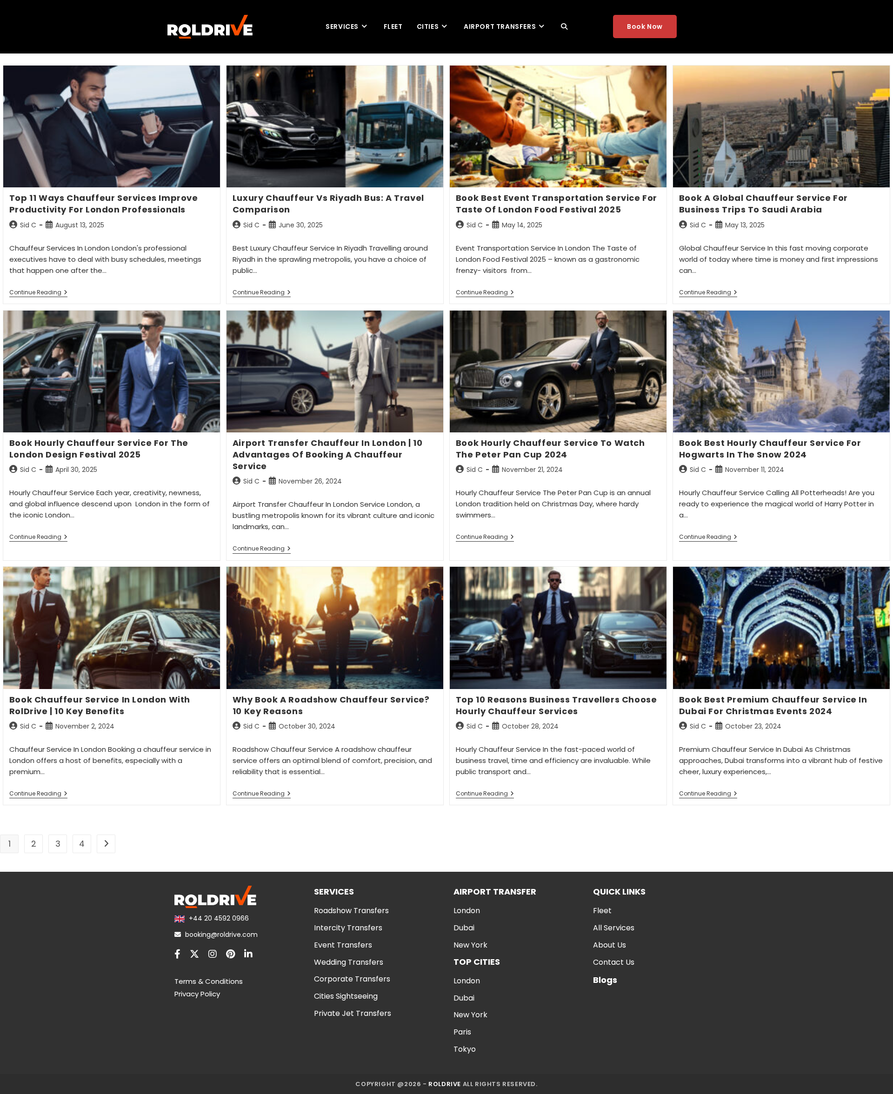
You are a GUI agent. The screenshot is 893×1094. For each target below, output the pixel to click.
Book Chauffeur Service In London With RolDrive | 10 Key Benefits (99, 705)
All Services (613, 927)
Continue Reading (38, 293)
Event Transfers (343, 945)
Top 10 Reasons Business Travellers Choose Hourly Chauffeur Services (556, 705)
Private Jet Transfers (352, 1013)
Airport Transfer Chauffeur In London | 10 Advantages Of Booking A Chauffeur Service (328, 454)
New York (470, 945)
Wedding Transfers (348, 962)
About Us (609, 945)
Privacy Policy (197, 994)
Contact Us (613, 962)
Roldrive (444, 1084)
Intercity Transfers (348, 927)
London (466, 910)
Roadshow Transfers (351, 910)
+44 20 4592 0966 (218, 918)
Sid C (28, 225)
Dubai (463, 927)
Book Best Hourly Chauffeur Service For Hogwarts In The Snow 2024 (770, 448)
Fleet (602, 910)
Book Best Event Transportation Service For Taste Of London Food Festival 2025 (556, 203)
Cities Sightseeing (346, 996)
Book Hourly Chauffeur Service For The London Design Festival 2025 (98, 448)
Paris (462, 1032)
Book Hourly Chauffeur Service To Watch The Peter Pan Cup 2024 (550, 448)
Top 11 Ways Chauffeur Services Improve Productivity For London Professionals (103, 203)
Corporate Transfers (352, 979)
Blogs (605, 980)
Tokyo (464, 1049)
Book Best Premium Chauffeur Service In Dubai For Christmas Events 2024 (773, 705)
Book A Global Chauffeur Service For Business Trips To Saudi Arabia (763, 203)
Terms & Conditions (208, 981)
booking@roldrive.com (220, 934)
